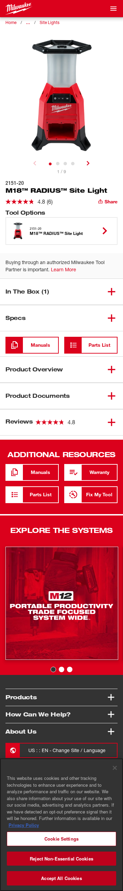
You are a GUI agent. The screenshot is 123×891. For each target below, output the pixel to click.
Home (10, 22)
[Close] (114, 767)
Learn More (63, 269)
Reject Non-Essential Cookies (61, 858)
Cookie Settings (61, 838)
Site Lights (49, 22)
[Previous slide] (35, 163)
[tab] (50, 164)
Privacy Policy (24, 825)
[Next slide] (88, 163)
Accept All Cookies (61, 878)
